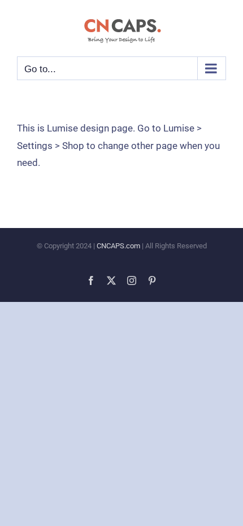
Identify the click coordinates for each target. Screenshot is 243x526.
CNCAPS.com (118, 246)
